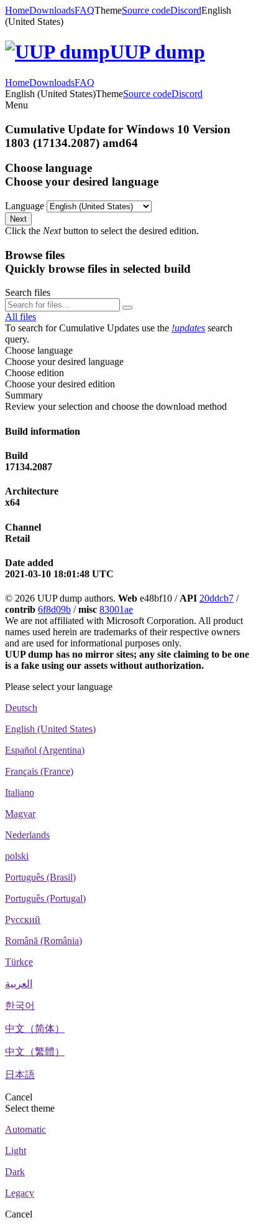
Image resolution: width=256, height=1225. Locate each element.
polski (17, 856)
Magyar (20, 813)
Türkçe (19, 962)
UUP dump (157, 51)
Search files (27, 292)
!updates (188, 328)
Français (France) (39, 771)
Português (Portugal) (45, 898)
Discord (185, 10)
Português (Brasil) (40, 877)
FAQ (84, 10)
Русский (22, 919)
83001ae (116, 609)
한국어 (20, 1005)
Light (15, 1150)
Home (17, 10)
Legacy (19, 1193)
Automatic (25, 1129)
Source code (146, 10)
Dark (15, 1171)
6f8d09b (54, 609)
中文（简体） (35, 1028)
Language (24, 206)
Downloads (52, 10)
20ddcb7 (216, 598)
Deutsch (21, 707)
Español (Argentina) (45, 750)
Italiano (19, 792)
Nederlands (27, 835)
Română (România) (43, 940)
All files (20, 316)
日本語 (20, 1074)
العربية (18, 983)
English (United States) (50, 729)
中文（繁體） (35, 1051)
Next (18, 219)
